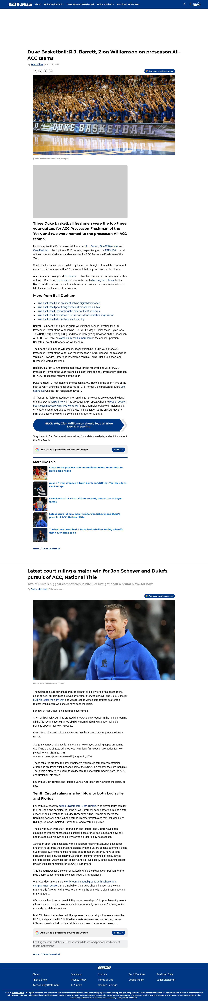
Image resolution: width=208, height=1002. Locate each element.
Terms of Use (105, 979)
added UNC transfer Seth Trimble (77, 805)
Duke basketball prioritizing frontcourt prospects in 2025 (68, 307)
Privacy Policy (78, 979)
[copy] (51, 71)
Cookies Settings (107, 985)
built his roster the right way (49, 699)
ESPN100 (110, 250)
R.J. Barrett (92, 246)
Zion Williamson (109, 246)
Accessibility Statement (46, 985)
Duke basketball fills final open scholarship (60, 319)
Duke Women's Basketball (80, 4)
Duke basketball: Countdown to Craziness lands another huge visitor (75, 315)
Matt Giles (37, 64)
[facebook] (190, 4)
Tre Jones (70, 276)
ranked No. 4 (58, 401)
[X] (184, 4)
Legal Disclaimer (166, 979)
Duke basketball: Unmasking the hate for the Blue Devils (68, 311)
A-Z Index (76, 985)
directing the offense (103, 280)
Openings (76, 974)
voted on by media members (75, 337)
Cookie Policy (136, 979)
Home (36, 548)
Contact (102, 974)
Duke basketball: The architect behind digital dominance (68, 303)
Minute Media (18, 993)
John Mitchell (39, 589)
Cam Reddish (40, 250)
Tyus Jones (62, 280)
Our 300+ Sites (137, 974)
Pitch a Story (40, 979)
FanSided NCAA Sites (128, 4)
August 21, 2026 (83, 756)
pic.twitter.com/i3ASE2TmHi (49, 752)
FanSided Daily (165, 974)
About (38, 4)
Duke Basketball (51, 548)
